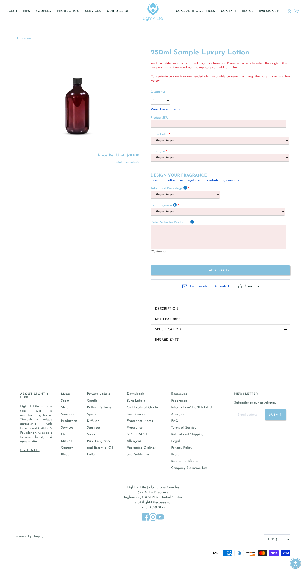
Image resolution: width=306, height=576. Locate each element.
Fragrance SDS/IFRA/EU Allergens (138, 434)
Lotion (91, 454)
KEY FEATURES (167, 319)
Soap (91, 434)
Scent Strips (18, 11)
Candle (92, 401)
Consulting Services (195, 11)
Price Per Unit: (118, 156)
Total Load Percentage (166, 188)
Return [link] (26, 38)
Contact (229, 11)
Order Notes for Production (170, 222)
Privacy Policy (181, 448)
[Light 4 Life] (153, 11)
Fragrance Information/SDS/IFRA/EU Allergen (191, 407)
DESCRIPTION (166, 309)
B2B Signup (269, 11)
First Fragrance (161, 205)
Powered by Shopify (29, 536)
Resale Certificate (184, 461)
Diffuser (93, 421)
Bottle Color (159, 134)
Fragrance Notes (140, 421)
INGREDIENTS (167, 340)
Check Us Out (30, 450)
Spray (91, 414)
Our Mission (118, 11)
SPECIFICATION (168, 329)
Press (175, 454)
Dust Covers (136, 414)
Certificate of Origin (142, 407)
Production (68, 11)
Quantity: (158, 92)
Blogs (247, 11)
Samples (43, 11)
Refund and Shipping (187, 434)
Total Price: (127, 162)
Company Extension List (189, 468)
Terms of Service (183, 427)
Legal (175, 441)
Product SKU (159, 117)
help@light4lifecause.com (153, 502)
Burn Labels (136, 401)
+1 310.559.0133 (153, 507)
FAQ (174, 421)
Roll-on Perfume (99, 407)
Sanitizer (93, 427)
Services (93, 11)
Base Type (158, 151)
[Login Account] (289, 11)
